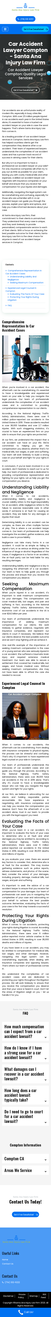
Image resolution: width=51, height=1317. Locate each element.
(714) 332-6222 (26, 18)
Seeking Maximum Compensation (26, 282)
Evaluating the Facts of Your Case (27, 294)
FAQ (10, 305)
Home (5, 1259)
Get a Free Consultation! (34, 29)
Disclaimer (8, 1296)
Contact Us (7, 1263)
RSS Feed (43, 1296)
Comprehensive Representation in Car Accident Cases (24, 272)
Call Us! (28, 1312)
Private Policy (22, 1296)
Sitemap (33, 1296)
